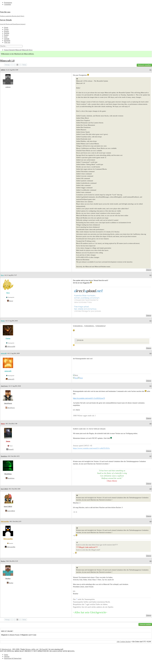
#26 (150, 423)
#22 (150, 275)
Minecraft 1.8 (7, 60)
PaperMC (45, 649)
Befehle (6, 33)
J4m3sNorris (4, 386)
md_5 (38, 649)
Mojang (28, 649)
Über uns (7, 42)
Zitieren (148, 270)
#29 (150, 521)
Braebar (3, 561)
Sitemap (6, 656)
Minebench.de (6, 649)
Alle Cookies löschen (124, 641)
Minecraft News (27, 50)
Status (6, 655)
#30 (150, 561)
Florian (3, 321)
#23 (150, 321)
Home (6, 27)
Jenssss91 (11, 449)
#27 (150, 456)
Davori (11, 301)
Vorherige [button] (7, 64)
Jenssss (3, 423)
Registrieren (8, 2)
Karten (6, 35)
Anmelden (7, 4)
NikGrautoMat (5, 521)
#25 (150, 386)
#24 (150, 353)
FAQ (5, 37)
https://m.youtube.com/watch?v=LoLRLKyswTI (89, 398)
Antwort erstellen (144, 65)
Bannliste (7, 40)
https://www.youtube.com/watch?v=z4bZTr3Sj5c (91, 448)
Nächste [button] (24, 64)
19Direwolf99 (11, 346)
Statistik (6, 39)
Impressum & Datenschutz (12, 658)
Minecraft (18, 50)
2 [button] (14, 64)
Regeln (6, 31)
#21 (150, 70)
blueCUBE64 (4, 489)
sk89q (33, 649)
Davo (2, 275)
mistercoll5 (4, 353)
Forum (6, 29)
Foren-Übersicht (9, 50)
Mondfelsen (4, 456)
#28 (150, 489)
